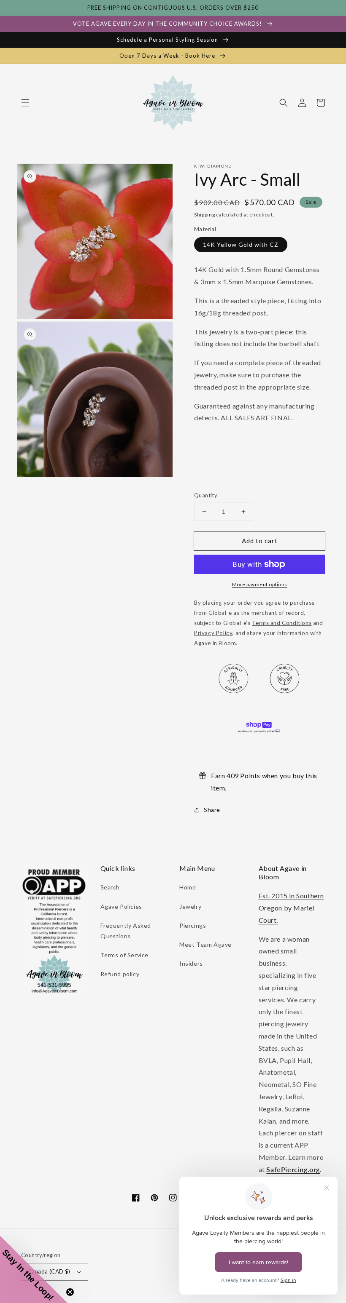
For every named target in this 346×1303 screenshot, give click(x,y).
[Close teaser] (70, 1292)
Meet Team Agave (205, 944)
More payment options (259, 584)
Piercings (192, 925)
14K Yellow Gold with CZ (240, 244)
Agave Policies (121, 906)
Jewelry (190, 906)
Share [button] (212, 809)
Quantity (205, 495)
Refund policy (120, 973)
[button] (25, 102)
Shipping (204, 214)
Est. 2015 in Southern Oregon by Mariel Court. (291, 908)
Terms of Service (124, 955)
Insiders (191, 963)
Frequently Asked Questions (125, 931)
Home (187, 887)
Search (110, 887)
